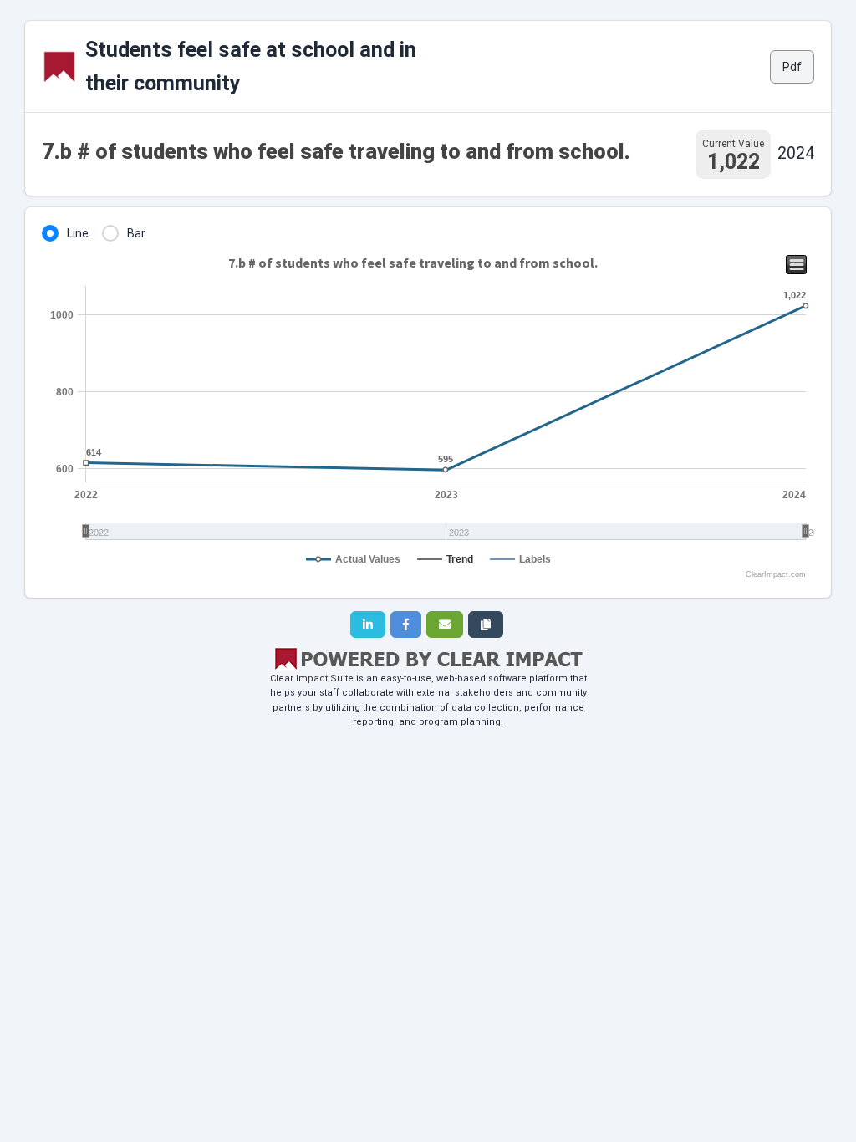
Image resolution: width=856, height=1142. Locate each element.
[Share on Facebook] (405, 624)
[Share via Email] (444, 624)
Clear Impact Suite (312, 678)
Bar (136, 233)
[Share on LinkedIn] (367, 624)
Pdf (792, 67)
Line (78, 233)
